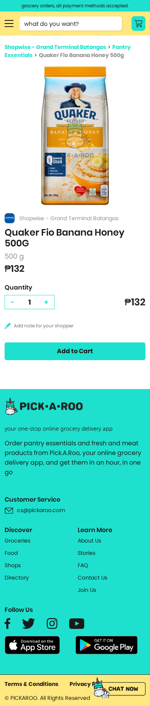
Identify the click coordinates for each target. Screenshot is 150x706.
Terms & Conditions (31, 684)
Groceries (17, 540)
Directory (17, 577)
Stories (86, 553)
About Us (89, 540)
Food (11, 553)
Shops (13, 565)
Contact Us (92, 577)
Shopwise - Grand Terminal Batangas (55, 47)
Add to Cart (75, 351)
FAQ (83, 565)
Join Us (87, 590)
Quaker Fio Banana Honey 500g (81, 55)
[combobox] (71, 23)
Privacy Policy (89, 684)
